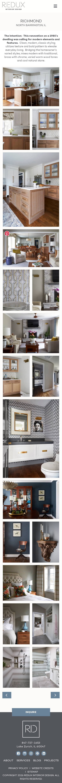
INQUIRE (31, 712)
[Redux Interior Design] (13, 5)
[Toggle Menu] (55, 6)
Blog (37, 760)
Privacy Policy (18, 768)
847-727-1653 (31, 742)
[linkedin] (43, 753)
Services (23, 760)
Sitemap (32, 771)
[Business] (24, 753)
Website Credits (43, 768)
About (8, 760)
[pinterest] (37, 753)
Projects (51, 760)
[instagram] (31, 753)
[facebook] (18, 753)
